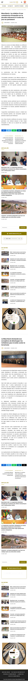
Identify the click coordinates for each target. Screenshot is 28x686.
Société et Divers (19, 6)
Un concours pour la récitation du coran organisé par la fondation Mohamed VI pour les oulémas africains (20, 140)
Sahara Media (7, 22)
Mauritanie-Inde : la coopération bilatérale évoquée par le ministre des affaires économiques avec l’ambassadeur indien (13, 169)
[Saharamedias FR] (14, 2)
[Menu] (2, 2)
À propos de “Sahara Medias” (9, 674)
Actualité (10, 6)
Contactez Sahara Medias (14, 676)
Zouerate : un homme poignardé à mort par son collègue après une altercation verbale (13, 216)
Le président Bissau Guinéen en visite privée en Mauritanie (8, 474)
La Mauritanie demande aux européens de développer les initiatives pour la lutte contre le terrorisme (7, 140)
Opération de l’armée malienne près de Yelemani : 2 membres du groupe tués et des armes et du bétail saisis (18, 260)
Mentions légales (6, 672)
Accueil (4, 6)
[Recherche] (21, 2)
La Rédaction (20, 674)
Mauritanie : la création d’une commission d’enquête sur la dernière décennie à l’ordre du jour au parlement (20, 475)
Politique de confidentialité (18, 672)
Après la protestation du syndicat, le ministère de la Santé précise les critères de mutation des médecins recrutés (18, 295)
